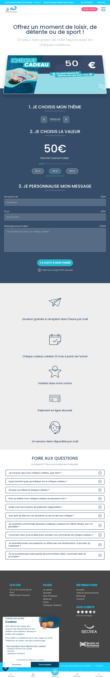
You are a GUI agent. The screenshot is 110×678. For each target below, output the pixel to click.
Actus (46, 602)
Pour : (55, 211)
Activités (47, 593)
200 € (72, 171)
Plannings (80, 596)
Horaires (80, 589)
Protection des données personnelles (72, 665)
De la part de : (55, 196)
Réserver (47, 599)
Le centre (47, 589)
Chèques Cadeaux (52, 605)
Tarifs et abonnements (87, 593)
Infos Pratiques (50, 596)
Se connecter (87, 2)
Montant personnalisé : (55, 158)
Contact (80, 599)
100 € (38, 171)
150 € (55, 171)
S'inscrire (101, 2)
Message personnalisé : (55, 226)
